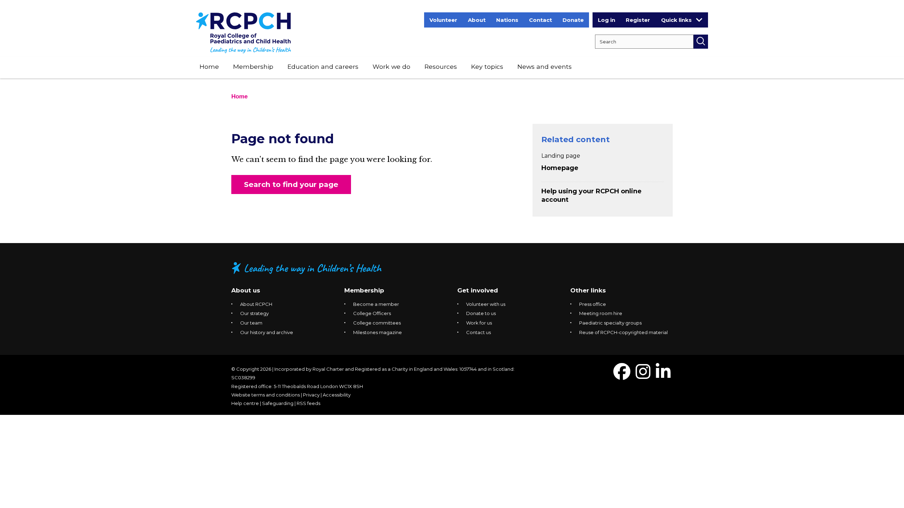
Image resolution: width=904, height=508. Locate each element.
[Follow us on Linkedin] (663, 376)
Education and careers (322, 66)
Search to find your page (291, 184)
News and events (544, 66)
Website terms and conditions (265, 395)
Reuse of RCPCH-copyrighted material (623, 332)
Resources (440, 66)
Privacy (311, 395)
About (477, 20)
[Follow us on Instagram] (643, 376)
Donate (573, 20)
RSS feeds (308, 403)
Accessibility (337, 395)
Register (638, 20)
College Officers (372, 313)
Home (209, 66)
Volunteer (443, 20)
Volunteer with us (485, 304)
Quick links (676, 20)
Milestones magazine (377, 332)
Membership (253, 66)
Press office (592, 304)
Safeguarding (277, 403)
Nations (507, 20)
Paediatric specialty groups (610, 323)
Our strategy (254, 313)
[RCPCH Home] (243, 32)
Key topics (487, 66)
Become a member (376, 304)
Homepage (559, 168)
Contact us (478, 332)
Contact (540, 20)
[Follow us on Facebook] (621, 376)
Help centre (245, 403)
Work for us (479, 323)
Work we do (391, 66)
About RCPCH (256, 304)
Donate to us (481, 313)
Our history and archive (266, 332)
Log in (606, 20)
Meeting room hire (600, 313)
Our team (251, 323)
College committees (377, 323)
